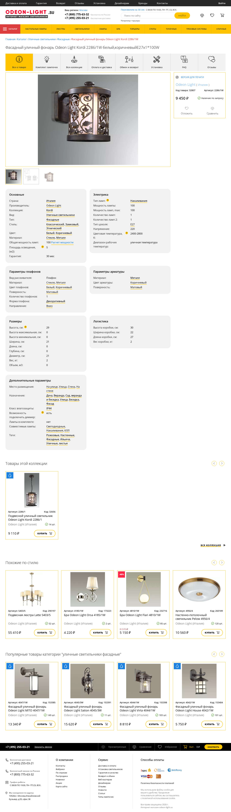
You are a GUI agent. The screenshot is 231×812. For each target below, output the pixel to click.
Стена (71, 386)
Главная (10, 39)
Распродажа (62, 776)
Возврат (60, 3)
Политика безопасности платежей (157, 783)
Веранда (59, 395)
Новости (102, 789)
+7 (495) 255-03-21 (87, 18)
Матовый (52, 292)
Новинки (60, 779)
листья (63, 443)
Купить (42, 533)
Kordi (49, 210)
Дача (49, 395)
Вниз (49, 306)
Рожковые (52, 435)
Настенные (67, 435)
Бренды (142, 3)
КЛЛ (66, 430)
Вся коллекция (211, 545)
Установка (99, 3)
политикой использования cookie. (158, 798)
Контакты (162, 3)
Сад (68, 395)
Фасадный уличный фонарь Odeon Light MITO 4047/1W (27, 708)
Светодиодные (55, 426)
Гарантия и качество (108, 772)
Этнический (54, 228)
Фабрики (60, 769)
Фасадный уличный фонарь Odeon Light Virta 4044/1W (139, 708)
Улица (63, 386)
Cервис (103, 760)
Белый (50, 233)
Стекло (50, 237)
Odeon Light (53, 205)
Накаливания (138, 201)
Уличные (52, 443)
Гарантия (41, 3)
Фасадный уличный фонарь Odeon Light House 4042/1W (195, 708)
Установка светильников (110, 769)
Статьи (101, 793)
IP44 (49, 408)
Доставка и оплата (16, 3)
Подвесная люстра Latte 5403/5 (29, 615)
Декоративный (55, 301)
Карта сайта (61, 786)
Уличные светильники (42, 39)
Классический (55, 224)
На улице (52, 386)
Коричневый (64, 233)
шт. (191, 746)
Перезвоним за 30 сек (133, 9)
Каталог (13, 29)
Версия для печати (192, 77)
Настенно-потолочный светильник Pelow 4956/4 (193, 617)
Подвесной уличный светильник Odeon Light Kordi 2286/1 (30, 517)
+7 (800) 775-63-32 (87, 14)
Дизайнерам (122, 3)
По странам (61, 772)
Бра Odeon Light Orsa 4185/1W (84, 615)
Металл (61, 237)
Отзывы (79, 3)
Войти (222, 3)
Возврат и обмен (106, 776)
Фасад (50, 403)
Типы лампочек (106, 796)
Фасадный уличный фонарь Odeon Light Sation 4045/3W (83, 708)
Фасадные (63, 39)
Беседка (74, 399)
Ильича (65, 439)
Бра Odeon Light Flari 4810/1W (140, 615)
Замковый (71, 224)
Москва (83, 10)
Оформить (213, 747)
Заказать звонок (43, 746)
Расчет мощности (62, 242)
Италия (50, 201)
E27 (132, 224)
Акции (59, 783)
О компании (64, 760)
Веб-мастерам (105, 779)
